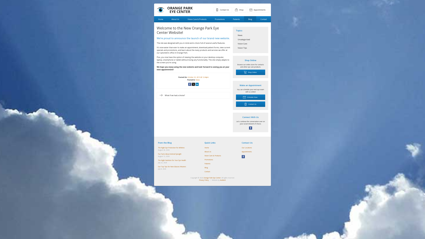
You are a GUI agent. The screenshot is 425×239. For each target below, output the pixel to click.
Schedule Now (252, 97)
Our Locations (247, 148)
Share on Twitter (193, 84)
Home (160, 19)
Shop (241, 10)
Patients (236, 19)
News (198, 80)
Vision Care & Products (197, 19)
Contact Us (224, 10)
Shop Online (252, 72)
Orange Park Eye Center (212, 178)
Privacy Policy (204, 180)
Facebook (250, 128)
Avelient (223, 180)
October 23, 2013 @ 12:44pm (198, 77)
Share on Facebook (189, 84)
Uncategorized (244, 39)
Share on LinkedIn (197, 84)
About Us (175, 19)
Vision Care (242, 43)
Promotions (220, 19)
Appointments (259, 10)
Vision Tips (242, 48)
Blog (250, 19)
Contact (263, 19)
